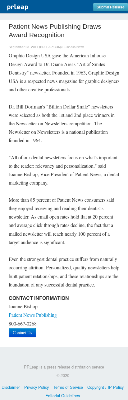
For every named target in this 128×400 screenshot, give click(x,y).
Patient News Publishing (33, 314)
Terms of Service (68, 387)
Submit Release (111, 7)
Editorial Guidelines (62, 395)
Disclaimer (11, 387)
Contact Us (22, 332)
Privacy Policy (36, 387)
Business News (73, 47)
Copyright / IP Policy (105, 387)
